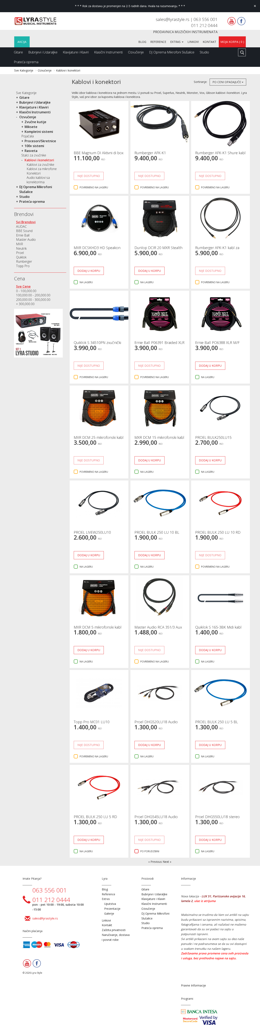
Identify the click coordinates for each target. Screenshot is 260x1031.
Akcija (21, 42)
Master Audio (26, 239)
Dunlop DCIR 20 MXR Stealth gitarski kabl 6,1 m (158, 249)
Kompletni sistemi (39, 131)
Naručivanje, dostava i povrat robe (116, 937)
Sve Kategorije (23, 70)
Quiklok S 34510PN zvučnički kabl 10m (97, 344)
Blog (142, 42)
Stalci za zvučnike (33, 155)
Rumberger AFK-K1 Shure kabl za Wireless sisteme (220, 154)
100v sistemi (34, 146)
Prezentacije (112, 909)
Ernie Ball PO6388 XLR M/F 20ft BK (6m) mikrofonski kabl (219, 344)
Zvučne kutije (35, 122)
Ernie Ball (22, 235)
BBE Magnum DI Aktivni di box (99, 152)
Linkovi (193, 42)
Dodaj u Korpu (88, 271)
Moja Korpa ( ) (232, 42)
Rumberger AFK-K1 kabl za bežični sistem (217, 249)
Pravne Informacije (193, 985)
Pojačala (27, 136)
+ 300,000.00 (25, 304)
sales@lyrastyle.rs (173, 19)
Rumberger (24, 261)
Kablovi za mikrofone (42, 169)
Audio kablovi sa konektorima (38, 179)
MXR (19, 244)
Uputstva (110, 904)
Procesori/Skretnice (40, 141)
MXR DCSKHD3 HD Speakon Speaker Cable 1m (97, 249)
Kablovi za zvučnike (40, 164)
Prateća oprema (26, 62)
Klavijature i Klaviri (76, 52)
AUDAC (21, 226)
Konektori (34, 173)
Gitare (18, 52)
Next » (167, 862)
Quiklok (21, 257)
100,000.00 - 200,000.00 (33, 295)
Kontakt (209, 42)
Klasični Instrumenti (108, 52)
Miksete (31, 127)
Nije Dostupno (88, 176)
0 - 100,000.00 (26, 291)
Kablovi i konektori (68, 70)
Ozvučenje (136, 52)
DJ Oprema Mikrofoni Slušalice (171, 52)
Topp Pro (23, 266)
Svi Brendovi (26, 222)
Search (242, 52)
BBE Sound (24, 231)
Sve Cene (23, 286)
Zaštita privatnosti (114, 930)
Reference (158, 42)
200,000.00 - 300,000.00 (33, 299)
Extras (175, 42)
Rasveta (31, 151)
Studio (204, 52)
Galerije (109, 913)
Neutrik (21, 248)
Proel (20, 252)
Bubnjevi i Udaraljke (42, 52)
